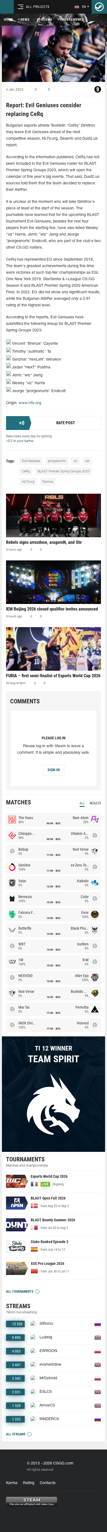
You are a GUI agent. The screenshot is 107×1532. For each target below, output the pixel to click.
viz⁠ (75, 461)
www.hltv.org (30, 403)
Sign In (53, 770)
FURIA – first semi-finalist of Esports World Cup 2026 (53, 675)
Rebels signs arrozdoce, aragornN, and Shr (44, 542)
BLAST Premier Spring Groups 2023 (64, 471)
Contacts (47, 1483)
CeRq (26, 471)
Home (8, 20)
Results (95, 803)
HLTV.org (28, 481)
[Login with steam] (99, 7)
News (25, 20)
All (82, 803)
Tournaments (72, 20)
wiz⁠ (87, 461)
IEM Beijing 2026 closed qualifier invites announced (52, 609)
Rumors (48, 481)
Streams (44, 20)
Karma (12, 1483)
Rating (28, 1483)
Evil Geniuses (31, 461)
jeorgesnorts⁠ (57, 461)
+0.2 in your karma (19, 441)
